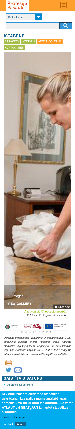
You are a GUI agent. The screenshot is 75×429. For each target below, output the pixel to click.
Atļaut (20, 424)
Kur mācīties (14, 47)
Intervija (28, 41)
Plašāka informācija (13, 417)
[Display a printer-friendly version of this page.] (8, 362)
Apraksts (12, 41)
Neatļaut (8, 424)
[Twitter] (8, 372)
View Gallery (19, 304)
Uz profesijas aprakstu (20, 384)
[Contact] (18, 372)
